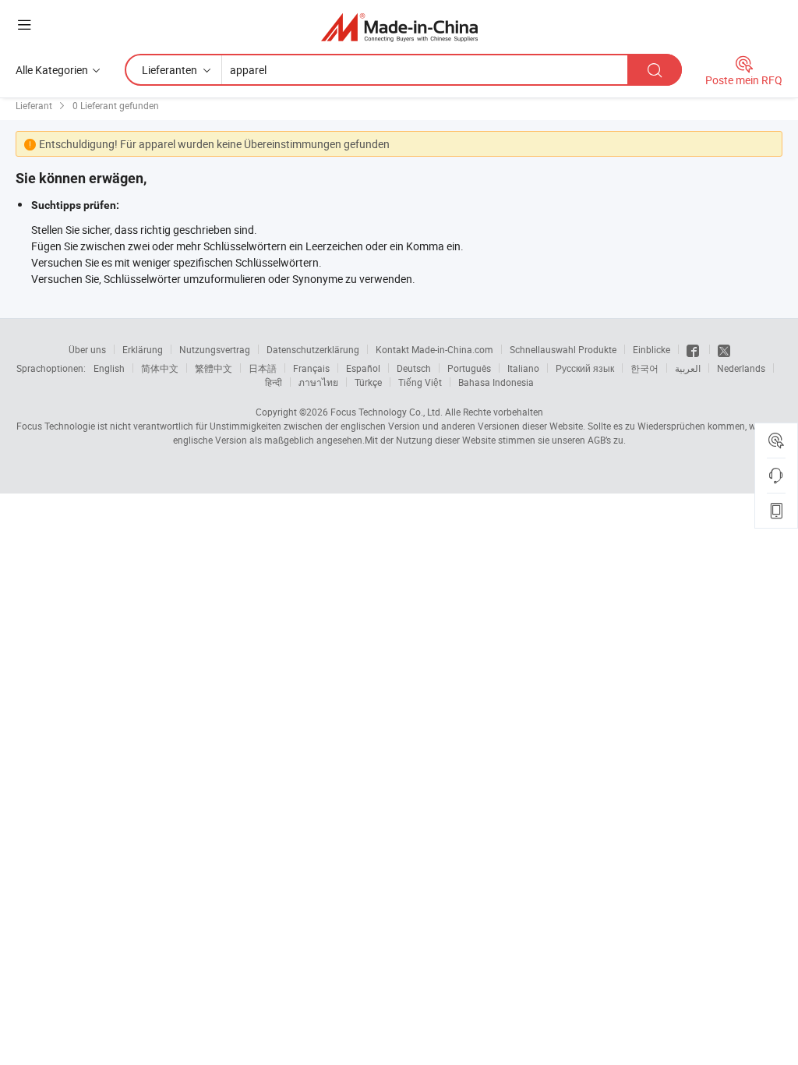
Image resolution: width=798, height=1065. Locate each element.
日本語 (263, 368)
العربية (688, 368)
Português (469, 368)
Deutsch (414, 368)
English (109, 368)
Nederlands (741, 368)
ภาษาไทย (318, 382)
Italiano (523, 368)
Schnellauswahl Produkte (563, 349)
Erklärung (142, 349)
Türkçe (368, 382)
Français (311, 368)
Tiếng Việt (420, 382)
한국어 (644, 368)
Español (363, 368)
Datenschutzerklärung (313, 349)
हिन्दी (273, 382)
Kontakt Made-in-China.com (434, 349)
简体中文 (159, 368)
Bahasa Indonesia (496, 382)
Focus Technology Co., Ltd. (386, 411)
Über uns (87, 349)
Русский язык (585, 368)
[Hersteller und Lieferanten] (399, 27)
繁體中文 (213, 368)
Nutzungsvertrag (214, 349)
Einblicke (651, 349)
